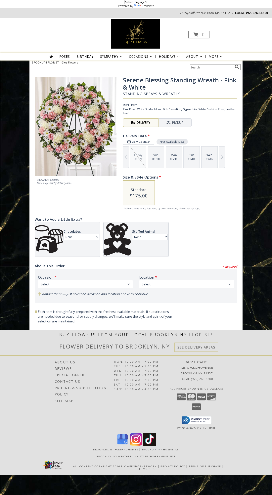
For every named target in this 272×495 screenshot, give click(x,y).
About (192, 56)
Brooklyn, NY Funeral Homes (115, 449)
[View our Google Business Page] (122, 444)
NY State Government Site (155, 456)
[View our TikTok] (149, 444)
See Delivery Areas (196, 347)
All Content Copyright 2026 (96, 466)
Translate (148, 6)
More (213, 56)
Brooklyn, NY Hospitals (160, 449)
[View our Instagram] (136, 444)
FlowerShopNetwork (139, 466)
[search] (237, 66)
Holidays (167, 56)
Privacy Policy (172, 466)
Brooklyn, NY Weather (114, 456)
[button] (198, 34)
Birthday (85, 56)
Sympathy (109, 56)
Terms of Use (148, 469)
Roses (64, 56)
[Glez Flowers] (135, 33)
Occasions (138, 56)
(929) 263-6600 (257, 13)
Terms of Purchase (205, 466)
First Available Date (172, 142)
